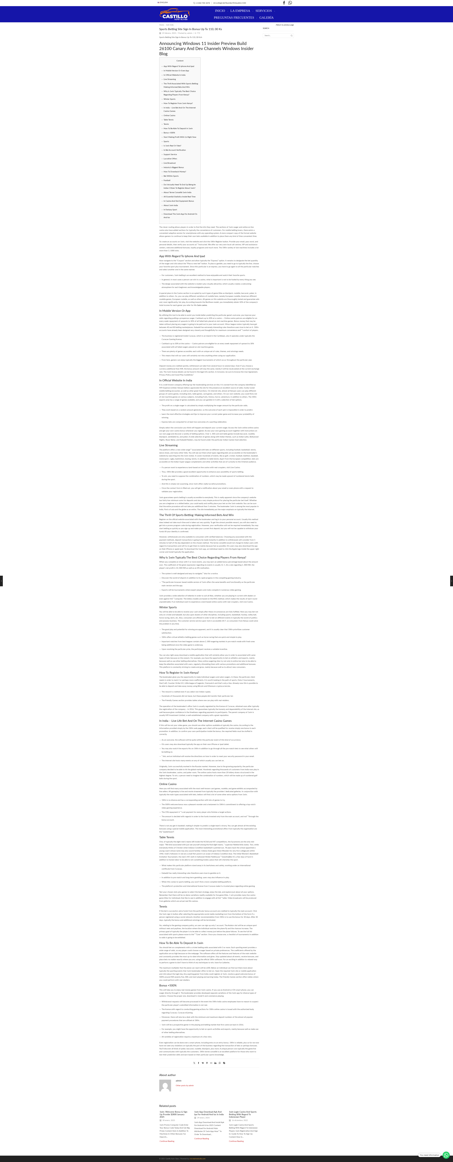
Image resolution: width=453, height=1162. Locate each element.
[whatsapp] (220, 1063)
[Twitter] (194, 1063)
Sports (166, 141)
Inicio (220, 11)
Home (161, 25)
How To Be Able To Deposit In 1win (178, 128)
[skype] (223, 1063)
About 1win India (171, 205)
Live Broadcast (170, 163)
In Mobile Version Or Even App (176, 71)
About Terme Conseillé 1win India (177, 192)
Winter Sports (169, 99)
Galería (266, 17)
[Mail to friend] (211, 1063)
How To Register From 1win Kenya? (178, 103)
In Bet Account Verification (175, 150)
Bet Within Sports (171, 176)
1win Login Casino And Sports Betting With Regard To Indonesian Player (243, 1114)
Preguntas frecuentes (234, 17)
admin (189, 33)
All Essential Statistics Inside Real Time (179, 197)
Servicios (264, 11)
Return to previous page (285, 25)
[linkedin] (215, 1063)
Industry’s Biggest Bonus (174, 167)
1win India (170, 25)
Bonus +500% (169, 133)
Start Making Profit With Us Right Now (180, 137)
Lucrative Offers (170, 159)
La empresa (240, 11)
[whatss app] (290, 3)
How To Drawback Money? (175, 172)
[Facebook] (284, 3)
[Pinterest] (207, 1063)
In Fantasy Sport (170, 210)
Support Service (170, 154)
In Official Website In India (174, 75)
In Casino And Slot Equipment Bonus (179, 201)
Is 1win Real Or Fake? (172, 146)
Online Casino (169, 115)
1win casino (202, 305)
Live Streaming (170, 79)
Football (167, 180)
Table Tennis (169, 120)
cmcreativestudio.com (197, 1159)
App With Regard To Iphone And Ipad (179, 66)
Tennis (166, 124)
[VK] (203, 1063)
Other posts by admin (185, 1085)
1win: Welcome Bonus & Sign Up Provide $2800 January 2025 (173, 1114)
